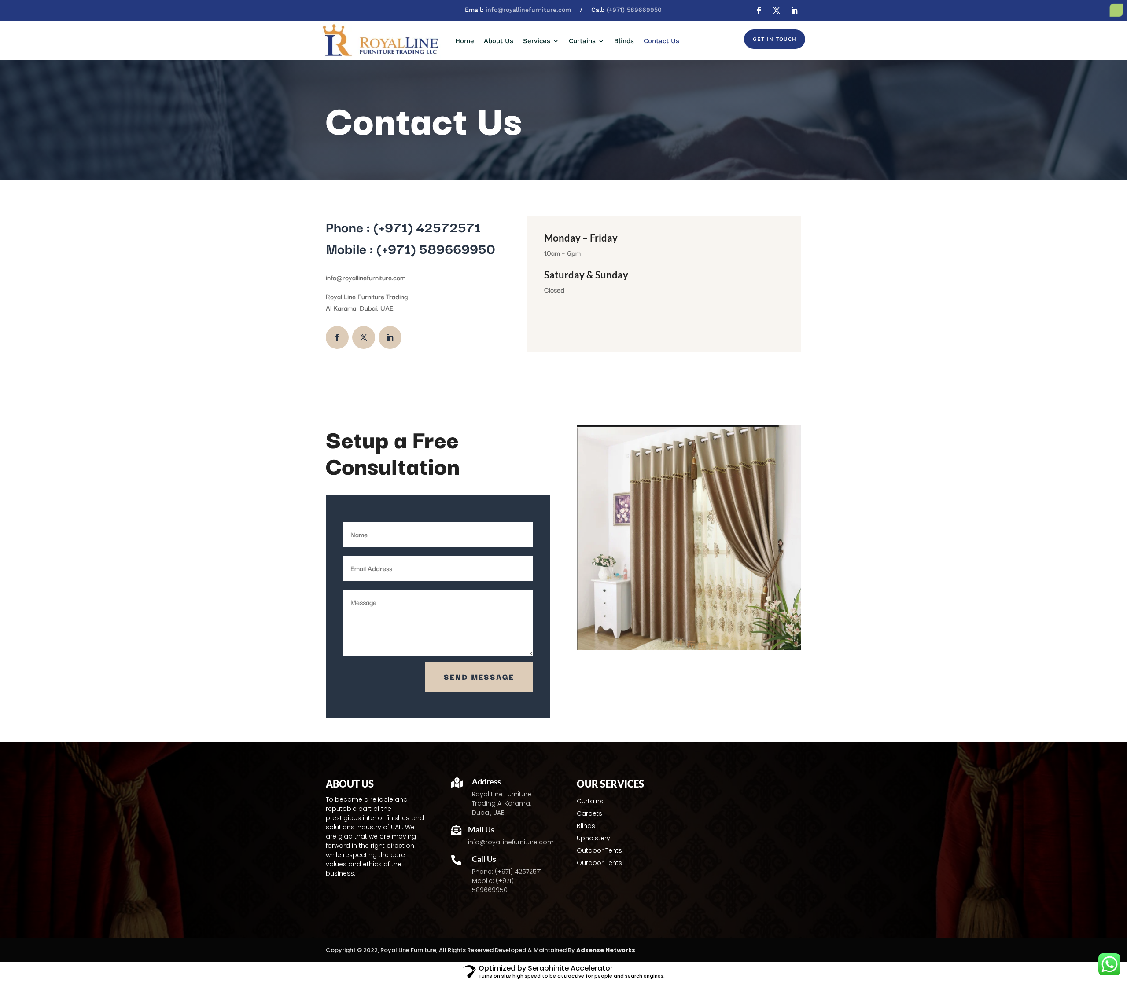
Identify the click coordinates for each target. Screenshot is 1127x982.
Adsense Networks (605, 950)
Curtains (582, 41)
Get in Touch (774, 39)
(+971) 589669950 (634, 9)
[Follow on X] (777, 11)
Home (464, 41)
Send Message (479, 676)
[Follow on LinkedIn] (794, 11)
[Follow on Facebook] (759, 11)
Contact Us (661, 41)
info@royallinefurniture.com (528, 9)
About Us (498, 41)
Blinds (624, 41)
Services (536, 41)
